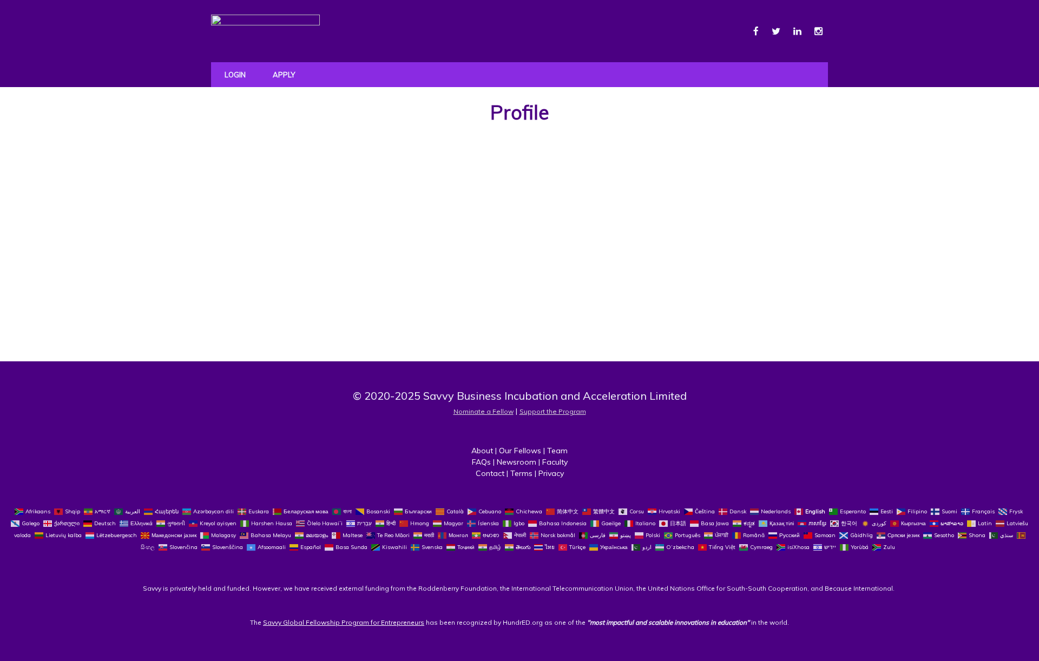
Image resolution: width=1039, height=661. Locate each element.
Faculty (555, 462)
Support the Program (553, 411)
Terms (521, 473)
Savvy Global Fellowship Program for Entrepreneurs (343, 622)
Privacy (551, 473)
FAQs (481, 462)
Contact (490, 473)
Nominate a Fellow (483, 411)
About (482, 450)
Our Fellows (520, 450)
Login (235, 74)
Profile (519, 112)
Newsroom (516, 462)
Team (557, 450)
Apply (284, 74)
